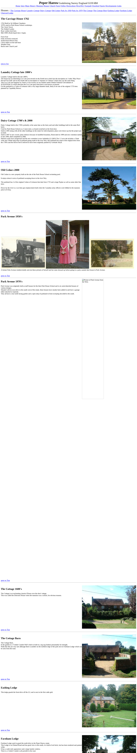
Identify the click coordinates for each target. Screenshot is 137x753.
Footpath (88, 6)
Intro (23, 6)
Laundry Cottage (33, 11)
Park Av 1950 (66, 11)
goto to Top (5, 64)
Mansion (39, 6)
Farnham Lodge (126, 11)
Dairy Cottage (45, 11)
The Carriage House (18, 11)
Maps (27, 6)
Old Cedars (56, 11)
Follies (63, 6)
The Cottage (88, 11)
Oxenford (95, 6)
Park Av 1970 (77, 11)
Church (52, 6)
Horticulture (71, 6)
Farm (58, 6)
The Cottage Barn (100, 11)
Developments (111, 6)
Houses (46, 6)
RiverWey (80, 6)
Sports (102, 6)
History (33, 6)
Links (119, 6)
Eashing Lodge (113, 11)
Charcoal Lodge (7, 13)
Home (18, 6)
